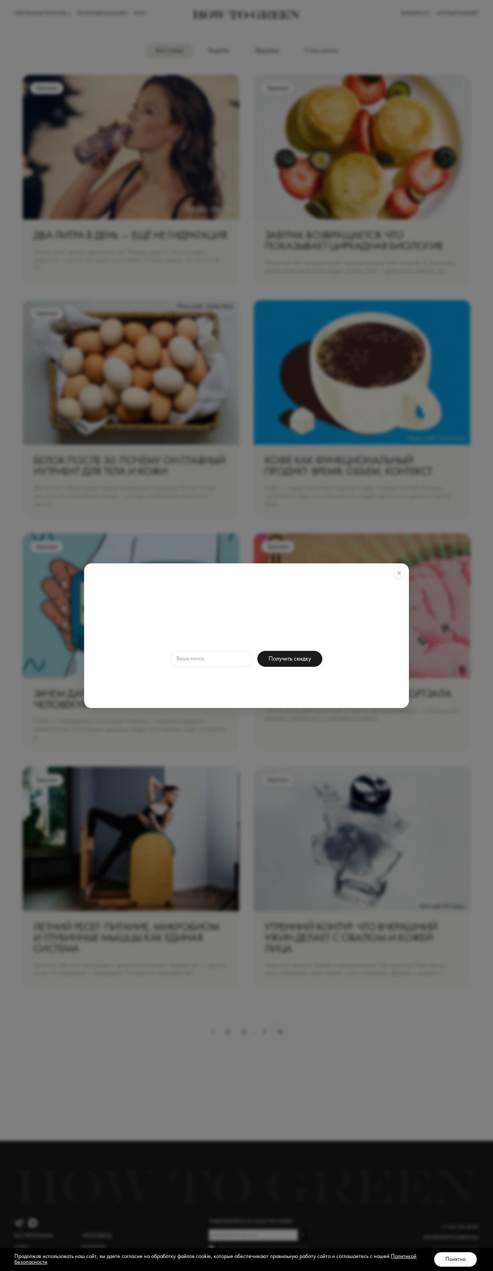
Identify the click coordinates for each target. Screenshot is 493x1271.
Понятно (455, 1259)
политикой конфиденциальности (288, 681)
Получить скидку (290, 659)
